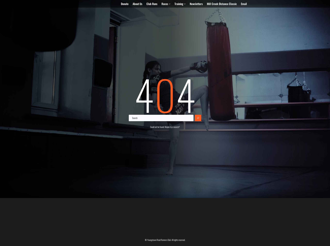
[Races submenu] (169, 4)
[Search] (198, 118)
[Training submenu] (185, 4)
